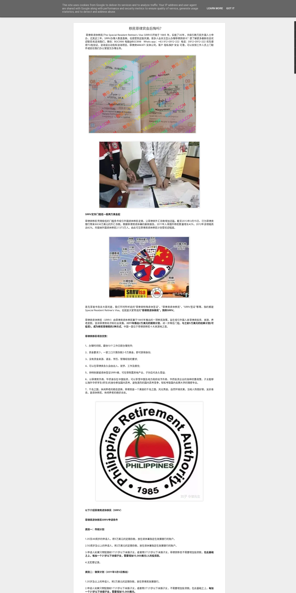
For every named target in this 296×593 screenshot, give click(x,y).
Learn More (215, 8)
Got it (230, 8)
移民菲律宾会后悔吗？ (146, 28)
